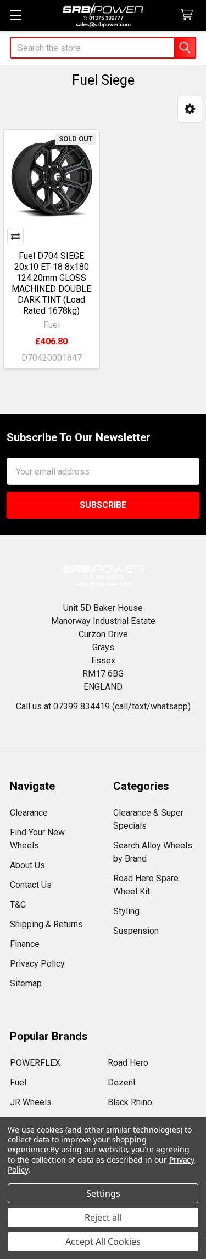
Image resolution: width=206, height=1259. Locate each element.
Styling (126, 911)
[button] (189, 109)
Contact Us (31, 885)
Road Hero (128, 1063)
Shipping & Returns (46, 924)
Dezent (122, 1082)
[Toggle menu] (15, 15)
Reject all (103, 1217)
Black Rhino (130, 1102)
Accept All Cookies (103, 1241)
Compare (15, 236)
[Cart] (189, 15)
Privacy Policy (37, 963)
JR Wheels (31, 1102)
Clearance (29, 812)
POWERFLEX (35, 1063)
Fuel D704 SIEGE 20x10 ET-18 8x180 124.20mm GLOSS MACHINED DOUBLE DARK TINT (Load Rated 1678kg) (51, 283)
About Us (27, 865)
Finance (25, 944)
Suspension (136, 931)
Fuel (18, 1082)
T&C (18, 904)
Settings (103, 1193)
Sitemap (26, 983)
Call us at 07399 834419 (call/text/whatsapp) (103, 706)
